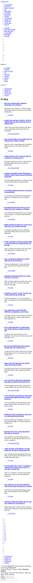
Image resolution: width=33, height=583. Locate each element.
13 (5, 538)
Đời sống (7, 74)
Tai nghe (6, 28)
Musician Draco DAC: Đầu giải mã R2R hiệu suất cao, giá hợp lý (17, 432)
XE (5, 9)
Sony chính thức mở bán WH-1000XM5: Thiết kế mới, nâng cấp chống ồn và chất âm (18, 485)
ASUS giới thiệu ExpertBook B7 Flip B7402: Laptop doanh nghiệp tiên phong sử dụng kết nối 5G (18, 397)
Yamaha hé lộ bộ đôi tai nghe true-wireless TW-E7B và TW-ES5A (17, 276)
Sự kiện (6, 76)
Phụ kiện (7, 36)
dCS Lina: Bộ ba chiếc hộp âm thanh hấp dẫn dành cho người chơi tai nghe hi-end (17, 381)
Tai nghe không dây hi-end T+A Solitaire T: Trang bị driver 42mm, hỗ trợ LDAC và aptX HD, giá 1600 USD (18, 467)
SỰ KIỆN (7, 13)
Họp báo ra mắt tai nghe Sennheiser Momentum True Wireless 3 (15, 104)
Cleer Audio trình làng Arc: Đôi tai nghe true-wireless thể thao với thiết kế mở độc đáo (17, 328)
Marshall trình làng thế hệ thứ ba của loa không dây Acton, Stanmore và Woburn (17, 208)
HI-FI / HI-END (9, 8)
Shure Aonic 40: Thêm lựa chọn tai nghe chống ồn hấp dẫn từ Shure (17, 364)
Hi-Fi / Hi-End (8, 71)
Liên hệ (6, 24)
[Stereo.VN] (4, 1)
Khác (6, 79)
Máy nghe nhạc (8, 31)
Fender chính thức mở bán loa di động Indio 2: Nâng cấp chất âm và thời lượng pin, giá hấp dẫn (18, 243)
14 (5, 540)
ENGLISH (7, 14)
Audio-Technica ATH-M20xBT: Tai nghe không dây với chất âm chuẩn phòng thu (17, 449)
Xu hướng (7, 68)
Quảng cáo (7, 21)
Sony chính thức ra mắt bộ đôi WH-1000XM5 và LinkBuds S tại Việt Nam (16, 311)
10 (5, 533)
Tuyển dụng (7, 23)
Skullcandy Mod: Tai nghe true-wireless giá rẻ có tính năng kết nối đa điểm (17, 415)
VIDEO (6, 16)
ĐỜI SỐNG (8, 11)
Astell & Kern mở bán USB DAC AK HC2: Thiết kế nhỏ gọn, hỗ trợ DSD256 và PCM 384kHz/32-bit (17, 121)
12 (5, 536)
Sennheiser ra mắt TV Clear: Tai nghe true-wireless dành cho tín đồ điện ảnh (18, 294)
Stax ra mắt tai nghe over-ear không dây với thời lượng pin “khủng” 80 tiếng (18, 140)
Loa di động (7, 33)
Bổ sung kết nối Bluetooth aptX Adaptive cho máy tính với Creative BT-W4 (17, 346)
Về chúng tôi (8, 18)
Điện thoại (7, 34)
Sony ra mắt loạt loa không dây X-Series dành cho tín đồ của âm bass (16, 259)
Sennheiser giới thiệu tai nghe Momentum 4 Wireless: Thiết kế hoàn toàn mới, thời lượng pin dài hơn (18, 175)
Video (6, 81)
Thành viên (7, 19)
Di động (6, 69)
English (6, 78)
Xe (5, 73)
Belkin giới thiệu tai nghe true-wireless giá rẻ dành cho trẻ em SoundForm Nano (18, 225)
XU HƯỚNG (8, 4)
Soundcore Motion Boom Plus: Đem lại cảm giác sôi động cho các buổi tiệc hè (18, 502)
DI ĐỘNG (7, 6)
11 (5, 535)
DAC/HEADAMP (9, 29)
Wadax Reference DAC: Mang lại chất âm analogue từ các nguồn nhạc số (17, 157)
